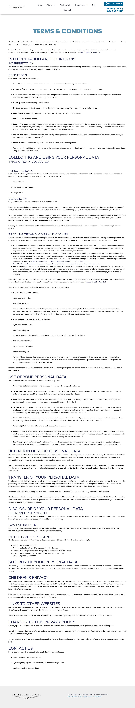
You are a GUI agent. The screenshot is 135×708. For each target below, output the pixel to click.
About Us (51, 5)
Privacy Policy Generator (90, 52)
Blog (94, 5)
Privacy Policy (72, 697)
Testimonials (65, 5)
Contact (67, 10)
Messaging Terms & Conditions (91, 697)
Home (40, 5)
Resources (80, 5)
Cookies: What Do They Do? (95, 282)
